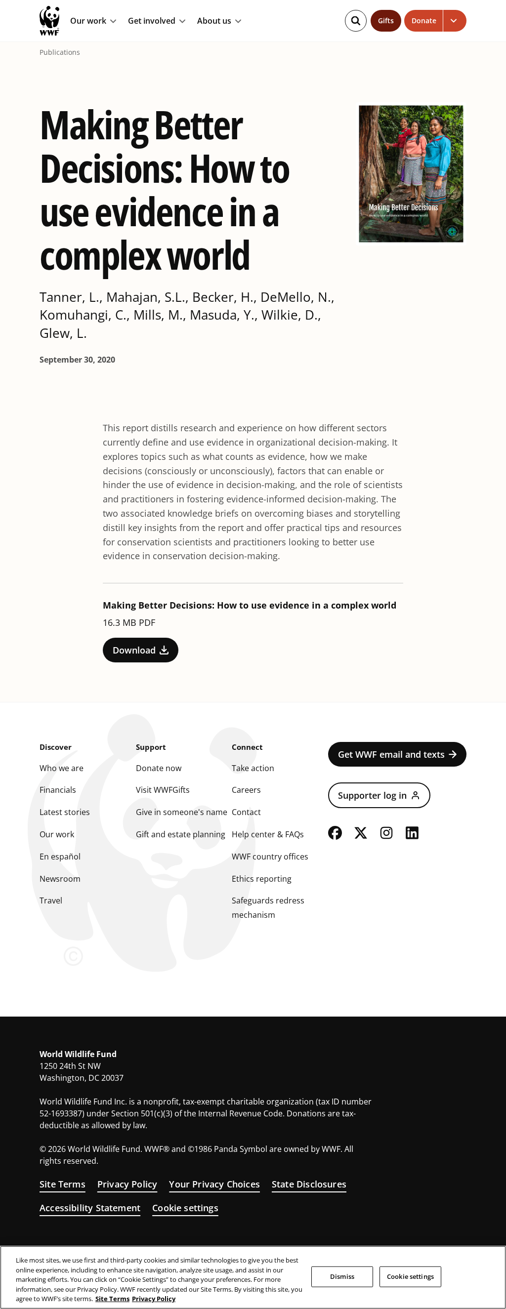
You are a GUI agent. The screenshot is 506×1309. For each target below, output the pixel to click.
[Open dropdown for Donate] (454, 21)
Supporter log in (372, 795)
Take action (253, 768)
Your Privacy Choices (214, 1184)
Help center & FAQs (268, 834)
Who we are (62, 768)
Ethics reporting (262, 878)
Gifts (386, 20)
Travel (51, 900)
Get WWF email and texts (391, 754)
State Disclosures (309, 1184)
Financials (58, 789)
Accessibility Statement (90, 1208)
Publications (60, 52)
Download (134, 650)
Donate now (158, 768)
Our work (88, 21)
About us (214, 21)
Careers (246, 789)
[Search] (356, 21)
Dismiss (342, 1276)
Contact (246, 812)
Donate (424, 20)
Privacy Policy (127, 1184)
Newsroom (60, 878)
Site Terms (62, 1184)
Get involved (151, 21)
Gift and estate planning (180, 834)
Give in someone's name (181, 812)
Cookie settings (185, 1207)
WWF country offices (270, 856)
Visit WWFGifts (163, 789)
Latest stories (65, 812)
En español (60, 856)
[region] (253, 1277)
